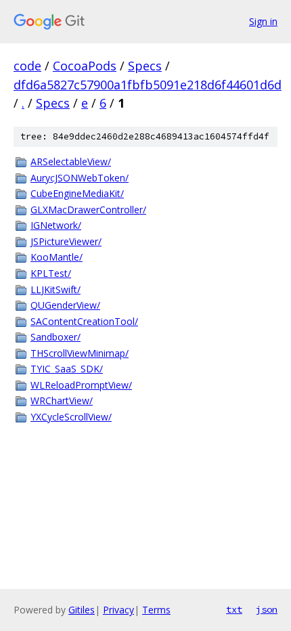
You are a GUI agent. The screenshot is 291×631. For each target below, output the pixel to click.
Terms (156, 609)
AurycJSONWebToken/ (79, 177)
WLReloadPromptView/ (81, 384)
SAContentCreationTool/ (84, 321)
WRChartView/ (61, 400)
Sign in (263, 21)
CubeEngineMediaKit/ (77, 193)
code (27, 66)
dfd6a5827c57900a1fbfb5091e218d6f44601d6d (148, 85)
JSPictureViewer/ (66, 241)
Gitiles (81, 609)
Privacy (118, 609)
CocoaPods (84, 66)
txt (234, 609)
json (266, 609)
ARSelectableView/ (70, 161)
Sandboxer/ (55, 336)
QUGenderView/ (65, 305)
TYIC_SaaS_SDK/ (66, 368)
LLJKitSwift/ (55, 289)
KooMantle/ (56, 257)
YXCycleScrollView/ (71, 416)
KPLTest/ (50, 273)
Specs (145, 66)
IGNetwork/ (55, 225)
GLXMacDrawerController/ (88, 209)
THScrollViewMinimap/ (79, 353)
